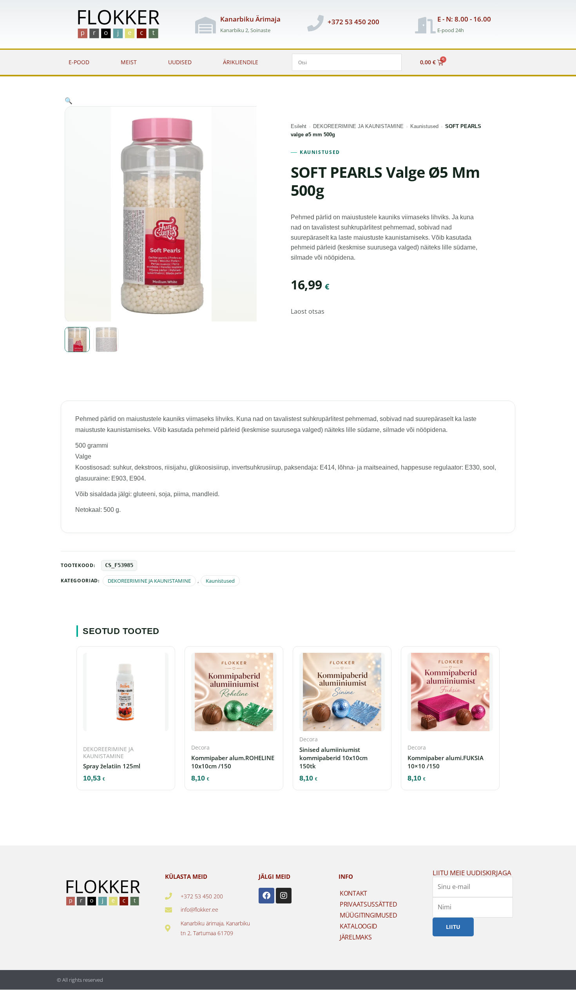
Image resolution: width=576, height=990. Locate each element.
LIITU (453, 926)
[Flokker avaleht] (122, 25)
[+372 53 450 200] (315, 23)
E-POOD (79, 62)
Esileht (298, 126)
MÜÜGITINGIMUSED (368, 915)
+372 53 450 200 (353, 21)
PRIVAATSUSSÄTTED (368, 904)
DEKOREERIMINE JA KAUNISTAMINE (358, 126)
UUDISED (180, 62)
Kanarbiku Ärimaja (250, 18)
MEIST (129, 62)
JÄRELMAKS (355, 937)
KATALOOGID (358, 926)
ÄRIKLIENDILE (240, 62)
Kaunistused (424, 126)
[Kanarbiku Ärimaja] (205, 25)
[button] (68, 100)
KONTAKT (353, 893)
